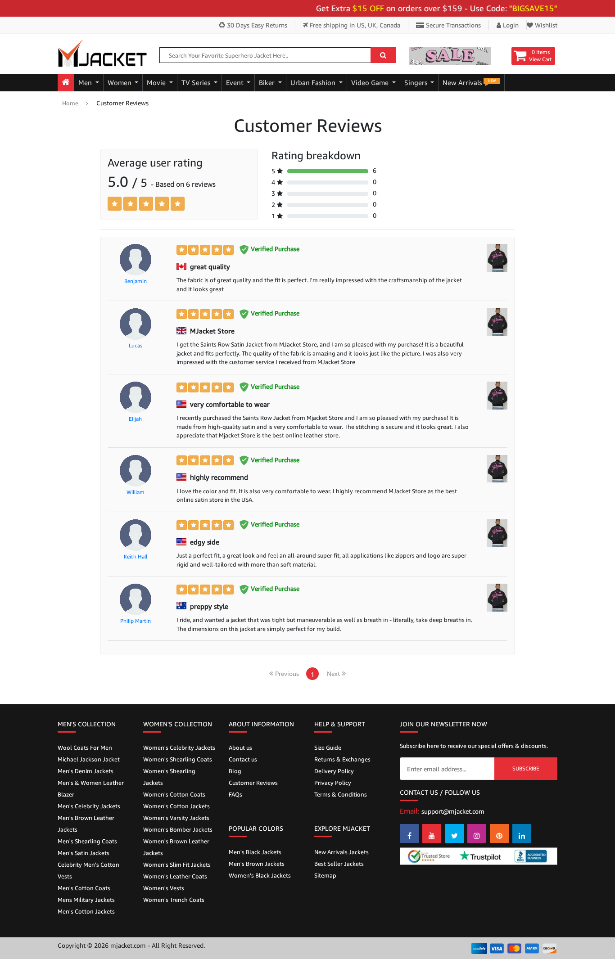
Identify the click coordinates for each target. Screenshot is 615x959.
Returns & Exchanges (342, 759)
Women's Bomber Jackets (178, 829)
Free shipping (354, 25)
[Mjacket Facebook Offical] (409, 833)
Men (86, 82)
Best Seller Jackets (339, 863)
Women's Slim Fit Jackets (177, 864)
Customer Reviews (253, 782)
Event (235, 82)
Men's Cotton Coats (84, 887)
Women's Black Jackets (260, 875)
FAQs (235, 794)
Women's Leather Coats (175, 876)
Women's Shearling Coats (177, 759)
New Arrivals (469, 82)
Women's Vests (163, 887)
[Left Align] (115, 204)
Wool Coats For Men (85, 747)
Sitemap (325, 875)
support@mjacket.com (452, 811)
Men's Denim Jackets (85, 770)
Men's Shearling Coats (87, 841)
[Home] (66, 82)
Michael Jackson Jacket (89, 759)
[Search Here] (383, 55)
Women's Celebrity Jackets (179, 747)
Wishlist (545, 25)
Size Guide (327, 747)
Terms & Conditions (340, 794)
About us (240, 747)
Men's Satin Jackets (83, 852)
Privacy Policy (332, 782)
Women (120, 82)
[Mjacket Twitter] (454, 833)
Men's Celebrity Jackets (89, 806)
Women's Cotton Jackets (176, 806)
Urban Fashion (313, 82)
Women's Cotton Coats (174, 794)
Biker (267, 82)
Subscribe (525, 768)
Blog (235, 770)
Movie (157, 82)
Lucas (135, 345)
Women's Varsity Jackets (176, 817)
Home (70, 103)
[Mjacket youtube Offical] (431, 833)
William (136, 492)
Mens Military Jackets (86, 899)
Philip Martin (135, 620)
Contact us (243, 759)
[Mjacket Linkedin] (521, 833)
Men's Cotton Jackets (86, 911)
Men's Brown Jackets (257, 863)
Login (510, 25)
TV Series (196, 82)
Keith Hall (135, 556)
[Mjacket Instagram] (476, 833)
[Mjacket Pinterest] (499, 833)
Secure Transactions (452, 25)
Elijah (135, 418)
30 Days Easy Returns (256, 25)
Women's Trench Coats (173, 899)
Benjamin (135, 281)
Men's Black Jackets (255, 851)
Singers (416, 82)
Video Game (370, 82)
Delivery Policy (334, 770)
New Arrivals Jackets (341, 851)
